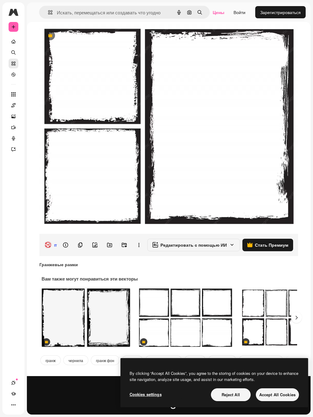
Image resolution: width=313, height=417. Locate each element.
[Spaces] (13, 105)
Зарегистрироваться (280, 12)
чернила (75, 360)
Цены (218, 12)
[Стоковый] (13, 63)
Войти (239, 12)
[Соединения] (13, 383)
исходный (80, 36)
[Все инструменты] (13, 94)
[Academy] (13, 394)
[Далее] (296, 317)
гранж (51, 360)
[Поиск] (13, 52)
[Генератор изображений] (13, 116)
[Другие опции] (139, 245)
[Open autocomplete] (47, 12)
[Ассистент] (13, 149)
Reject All (231, 394)
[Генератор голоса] (13, 138)
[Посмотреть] (13, 74)
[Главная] (13, 41)
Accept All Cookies (277, 394)
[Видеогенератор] (13, 127)
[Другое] (13, 405)
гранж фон (105, 360)
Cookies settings (146, 394)
